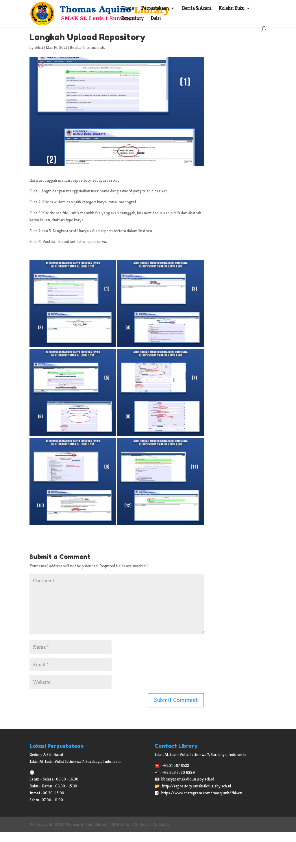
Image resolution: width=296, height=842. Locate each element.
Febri (38, 47)
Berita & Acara (196, 8)
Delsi (156, 18)
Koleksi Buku (231, 8)
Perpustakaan (155, 8)
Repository (132, 18)
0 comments (94, 47)
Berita (75, 47)
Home (127, 8)
